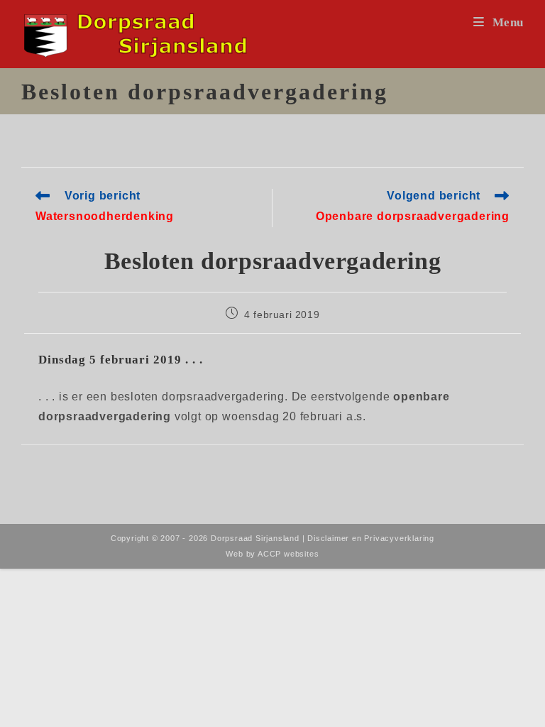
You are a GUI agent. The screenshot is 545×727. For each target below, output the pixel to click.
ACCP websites (288, 554)
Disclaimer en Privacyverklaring (370, 538)
